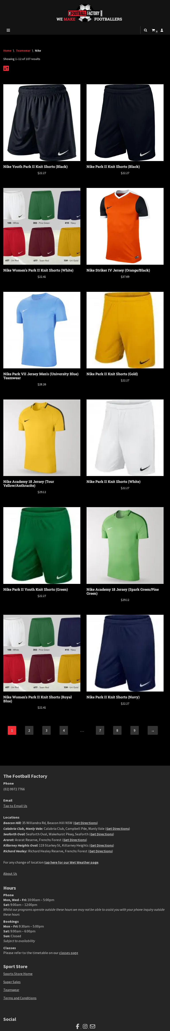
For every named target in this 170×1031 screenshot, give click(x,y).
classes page (68, 952)
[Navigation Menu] (8, 30)
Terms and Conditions (20, 998)
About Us (10, 873)
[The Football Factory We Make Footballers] (85, 13)
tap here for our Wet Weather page (71, 862)
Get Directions (85, 823)
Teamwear (23, 50)
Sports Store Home (18, 973)
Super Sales (12, 982)
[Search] (145, 30)
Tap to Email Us (15, 806)
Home (7, 50)
